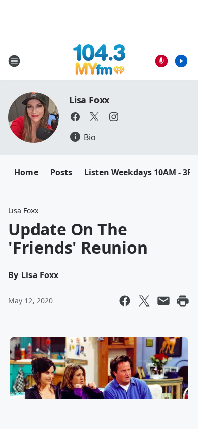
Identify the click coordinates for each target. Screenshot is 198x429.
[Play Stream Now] (181, 61)
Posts (61, 172)
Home (26, 172)
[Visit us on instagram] (114, 117)
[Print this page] (183, 301)
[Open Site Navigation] (14, 61)
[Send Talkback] (161, 61)
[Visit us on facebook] (75, 117)
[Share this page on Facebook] (125, 301)
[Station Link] (99, 60)
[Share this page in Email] (163, 301)
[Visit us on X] (94, 117)
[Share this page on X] (144, 301)
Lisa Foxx (89, 100)
